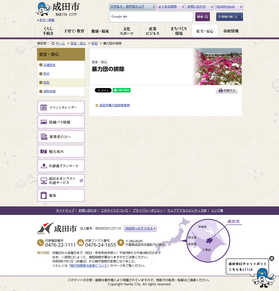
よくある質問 (167, 6)
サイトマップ (65, 210)
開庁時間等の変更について (89, 265)
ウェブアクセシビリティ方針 (187, 210)
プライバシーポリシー (148, 210)
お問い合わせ (196, 6)
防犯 (95, 43)
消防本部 (49, 91)
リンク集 (217, 210)
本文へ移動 (46, 20)
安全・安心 (78, 43)
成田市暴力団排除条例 (114, 105)
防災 (46, 73)
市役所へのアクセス (139, 228)
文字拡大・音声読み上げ (127, 6)
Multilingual (225, 6)
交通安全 (49, 64)
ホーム (60, 43)
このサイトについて (114, 210)
